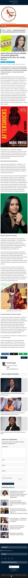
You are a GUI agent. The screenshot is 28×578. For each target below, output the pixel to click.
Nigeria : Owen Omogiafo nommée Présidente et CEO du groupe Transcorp (13, 394)
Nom (3, 459)
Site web (3, 470)
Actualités (3, 62)
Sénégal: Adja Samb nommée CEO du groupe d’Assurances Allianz (13, 433)
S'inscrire (14, 569)
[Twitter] (8, 367)
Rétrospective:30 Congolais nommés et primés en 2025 (16, 534)
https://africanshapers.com (12, 369)
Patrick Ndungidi (12, 64)
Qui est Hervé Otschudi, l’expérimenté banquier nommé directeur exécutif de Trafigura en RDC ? (18, 503)
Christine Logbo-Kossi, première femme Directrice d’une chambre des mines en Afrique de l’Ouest (13, 413)
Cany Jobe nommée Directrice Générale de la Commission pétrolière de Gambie (17, 527)
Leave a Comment (21, 64)
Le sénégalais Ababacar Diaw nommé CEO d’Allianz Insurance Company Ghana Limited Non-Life (4, 357)
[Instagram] (7, 367)
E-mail (3, 465)
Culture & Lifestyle (10, 62)
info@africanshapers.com (7, 550)
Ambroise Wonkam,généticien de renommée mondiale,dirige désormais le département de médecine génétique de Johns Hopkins (24, 357)
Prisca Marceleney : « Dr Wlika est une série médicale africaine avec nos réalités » (18, 520)
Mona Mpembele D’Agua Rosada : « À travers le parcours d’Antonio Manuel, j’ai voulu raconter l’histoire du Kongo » (18, 511)
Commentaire (5, 446)
